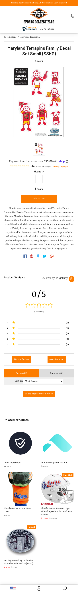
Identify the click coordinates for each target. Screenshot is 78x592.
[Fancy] (38, 256)
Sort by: (19, 381)
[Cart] (72, 15)
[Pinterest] (31, 256)
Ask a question (43, 167)
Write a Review (21, 359)
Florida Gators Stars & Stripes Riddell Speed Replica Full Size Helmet (56, 511)
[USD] (13, 588)
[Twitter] (44, 256)
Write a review (60, 167)
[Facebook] (25, 256)
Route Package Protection (54, 462)
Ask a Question (56, 359)
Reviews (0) (21, 373)
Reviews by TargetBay (54, 277)
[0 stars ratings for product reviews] (39, 306)
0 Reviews (39, 312)
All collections (10, 37)
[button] (20, 166)
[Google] (52, 256)
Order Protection (12, 462)
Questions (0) (56, 373)
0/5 (39, 294)
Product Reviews (14, 277)
